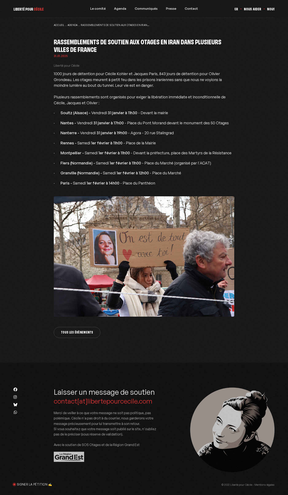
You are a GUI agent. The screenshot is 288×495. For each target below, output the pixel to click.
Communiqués (146, 9)
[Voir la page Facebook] (15, 389)
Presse (171, 9)
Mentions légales (264, 484)
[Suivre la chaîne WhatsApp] (15, 412)
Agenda (120, 9)
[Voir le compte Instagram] (15, 397)
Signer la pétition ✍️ (34, 484)
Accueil (59, 25)
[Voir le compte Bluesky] (15, 405)
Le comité (98, 9)
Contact (191, 9)
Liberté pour (28, 8)
